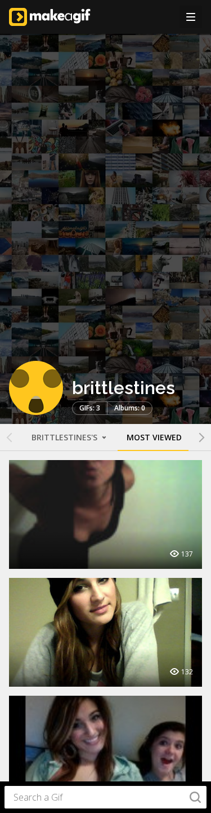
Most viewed (154, 437)
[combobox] (105, 797)
